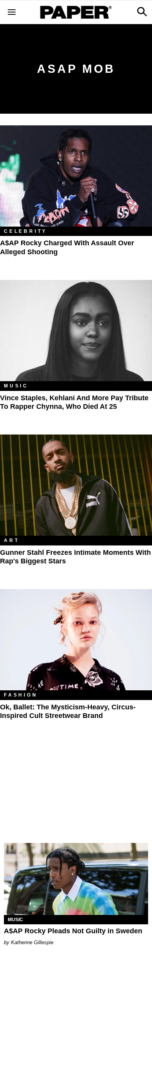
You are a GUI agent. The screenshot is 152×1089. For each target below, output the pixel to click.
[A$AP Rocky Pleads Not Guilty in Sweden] (76, 879)
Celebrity (25, 231)
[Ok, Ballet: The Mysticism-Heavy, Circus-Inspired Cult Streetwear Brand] (76, 639)
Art (11, 540)
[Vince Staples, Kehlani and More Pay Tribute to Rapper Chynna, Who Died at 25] (76, 330)
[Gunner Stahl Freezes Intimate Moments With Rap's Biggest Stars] (76, 485)
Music (16, 386)
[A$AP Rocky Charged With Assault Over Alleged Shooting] (76, 176)
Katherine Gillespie (32, 942)
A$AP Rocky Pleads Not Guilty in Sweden (73, 931)
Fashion (21, 695)
